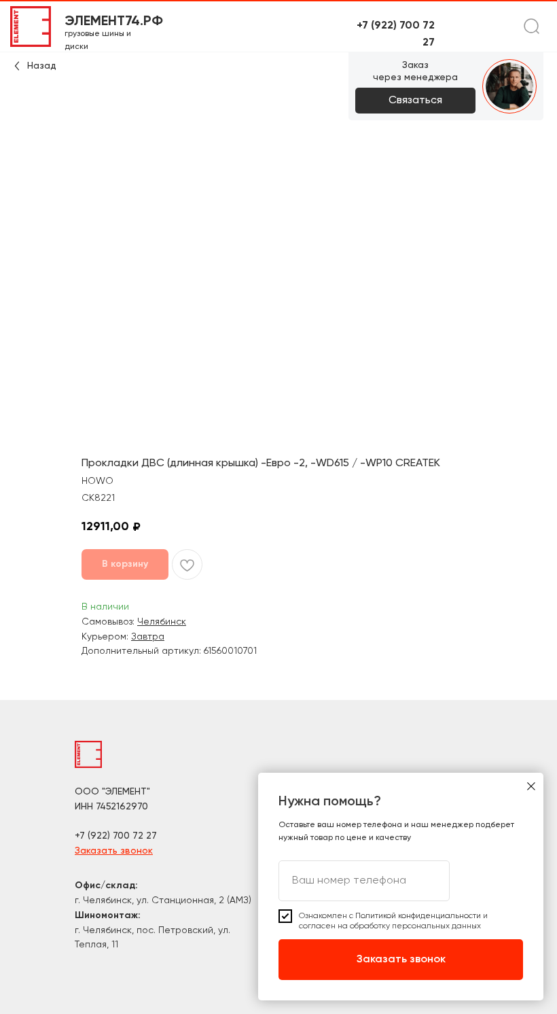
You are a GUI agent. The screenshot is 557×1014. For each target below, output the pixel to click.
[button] (415, 100)
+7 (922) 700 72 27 (116, 836)
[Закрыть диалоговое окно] (531, 786)
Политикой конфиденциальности (418, 916)
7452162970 (122, 806)
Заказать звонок (114, 851)
